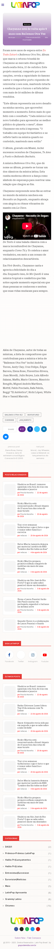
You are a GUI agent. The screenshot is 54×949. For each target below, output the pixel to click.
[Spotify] (27, 929)
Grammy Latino (28, 899)
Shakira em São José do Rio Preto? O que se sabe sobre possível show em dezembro (31, 583)
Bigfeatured (33, 415)
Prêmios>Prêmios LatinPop (28, 853)
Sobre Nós (20, 938)
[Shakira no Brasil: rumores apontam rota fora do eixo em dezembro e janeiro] (10, 489)
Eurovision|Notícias (28, 879)
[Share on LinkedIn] (44, 429)
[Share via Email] (6, 437)
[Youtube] (38, 929)
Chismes (28, 905)
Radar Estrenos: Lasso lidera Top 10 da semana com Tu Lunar (32, 708)
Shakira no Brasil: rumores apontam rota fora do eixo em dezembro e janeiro (32, 487)
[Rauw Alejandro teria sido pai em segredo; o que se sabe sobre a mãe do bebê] (10, 727)
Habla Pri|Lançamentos (28, 859)
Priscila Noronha (26, 493)
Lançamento (25, 420)
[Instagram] (22, 929)
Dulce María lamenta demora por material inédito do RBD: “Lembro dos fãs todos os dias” (32, 546)
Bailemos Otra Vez (14, 415)
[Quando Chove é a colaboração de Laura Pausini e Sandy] (10, 625)
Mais (28, 886)
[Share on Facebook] (30, 429)
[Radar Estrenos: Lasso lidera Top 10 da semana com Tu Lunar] (10, 709)
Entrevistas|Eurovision (28, 872)
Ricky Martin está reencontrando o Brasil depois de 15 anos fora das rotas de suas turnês (33, 507)
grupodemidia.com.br (27, 945)
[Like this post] (23, 429)
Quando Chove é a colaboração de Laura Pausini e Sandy (33, 622)
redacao (18, 37)
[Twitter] (33, 929)
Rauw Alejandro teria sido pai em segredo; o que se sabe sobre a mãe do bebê (33, 725)
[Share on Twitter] (37, 429)
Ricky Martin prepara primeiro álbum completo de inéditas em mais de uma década (32, 565)
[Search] (50, 4)
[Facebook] (16, 929)
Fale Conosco (34, 938)
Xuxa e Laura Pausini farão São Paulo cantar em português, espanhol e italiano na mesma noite (33, 603)
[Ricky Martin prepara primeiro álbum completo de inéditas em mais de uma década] (10, 566)
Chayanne (9, 420)
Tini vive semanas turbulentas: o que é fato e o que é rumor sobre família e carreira (33, 528)
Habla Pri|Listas (28, 866)
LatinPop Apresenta (28, 892)
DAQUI (28, 846)
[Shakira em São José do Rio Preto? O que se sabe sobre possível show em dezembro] (10, 585)
